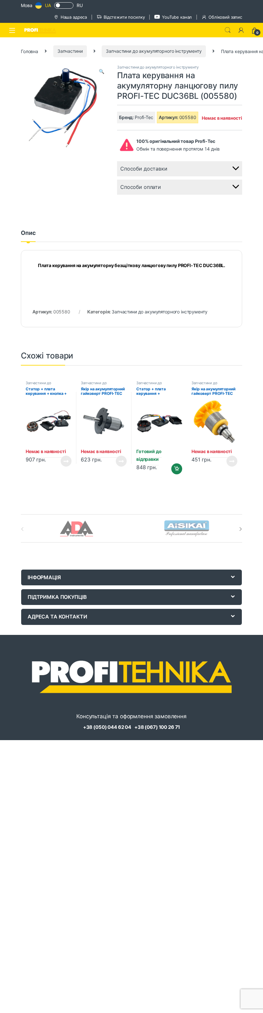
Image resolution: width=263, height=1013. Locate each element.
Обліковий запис (225, 17)
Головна (29, 51)
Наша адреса (74, 17)
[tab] (28, 236)
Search (227, 30)
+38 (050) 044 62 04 (107, 727)
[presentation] (240, 529)
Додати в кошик (174, 468)
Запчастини (70, 51)
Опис (28, 233)
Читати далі (64, 461)
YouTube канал (177, 17)
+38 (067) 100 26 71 (157, 727)
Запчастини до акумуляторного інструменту (153, 51)
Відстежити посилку (124, 17)
